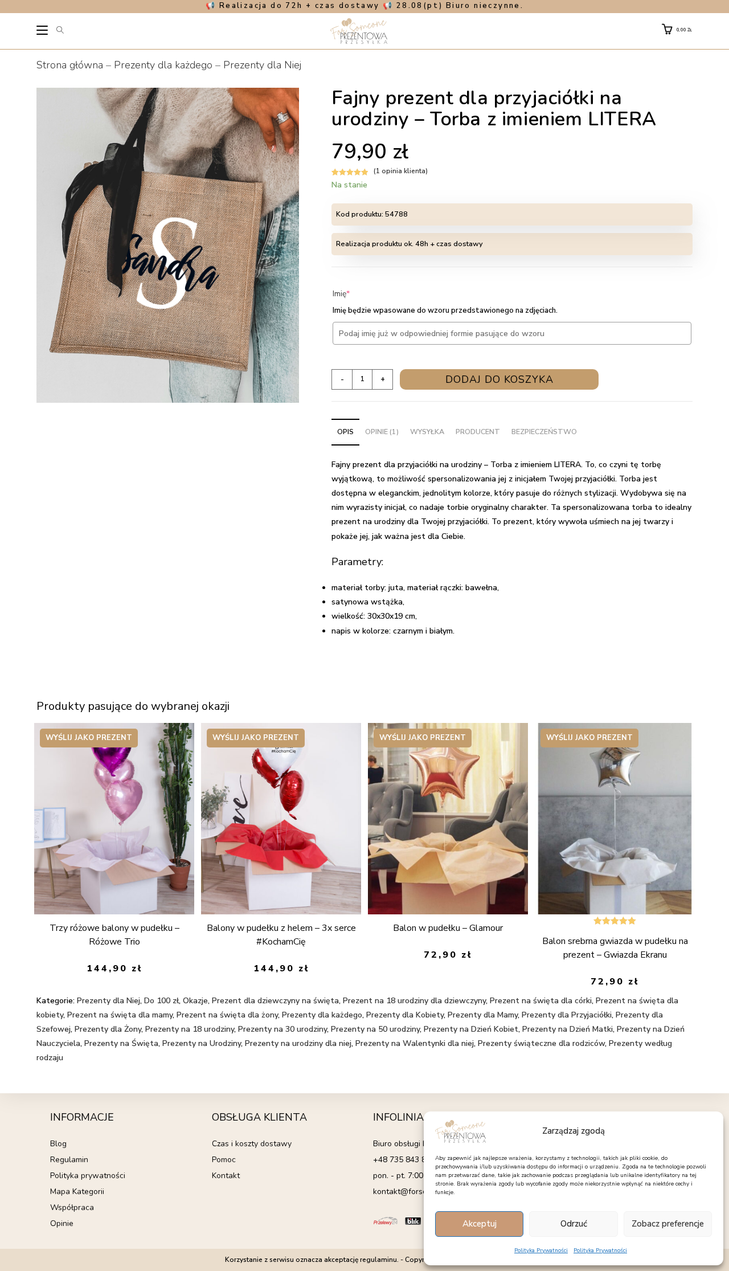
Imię (358, 293)
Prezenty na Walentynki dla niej (414, 1043)
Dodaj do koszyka (499, 379)
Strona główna (69, 65)
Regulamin (69, 1159)
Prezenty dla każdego (163, 65)
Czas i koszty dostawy (252, 1143)
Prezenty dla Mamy (483, 1015)
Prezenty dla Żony (108, 1029)
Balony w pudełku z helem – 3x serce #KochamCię (281, 935)
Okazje (195, 1000)
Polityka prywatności (87, 1175)
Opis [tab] (345, 431)
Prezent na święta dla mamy (120, 1015)
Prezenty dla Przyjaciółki (567, 1015)
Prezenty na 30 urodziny (282, 1029)
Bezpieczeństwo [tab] (544, 431)
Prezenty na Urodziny (201, 1043)
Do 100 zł (161, 1000)
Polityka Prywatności (541, 1250)
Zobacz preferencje (668, 1223)
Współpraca (72, 1207)
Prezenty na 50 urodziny (375, 1029)
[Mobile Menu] (43, 32)
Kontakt (226, 1175)
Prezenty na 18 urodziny (189, 1029)
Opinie (61, 1223)
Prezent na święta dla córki (541, 1000)
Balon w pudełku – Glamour (448, 928)
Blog (58, 1143)
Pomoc (224, 1159)
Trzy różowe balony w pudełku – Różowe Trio (114, 935)
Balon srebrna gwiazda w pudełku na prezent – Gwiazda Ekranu (615, 948)
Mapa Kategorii (77, 1191)
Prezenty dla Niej (262, 65)
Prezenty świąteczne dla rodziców (541, 1043)
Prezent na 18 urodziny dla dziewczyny (414, 1000)
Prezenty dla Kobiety (405, 1015)
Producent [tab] (478, 431)
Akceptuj (479, 1223)
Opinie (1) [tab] (382, 431)
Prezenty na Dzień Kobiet (471, 1029)
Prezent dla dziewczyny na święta (275, 1000)
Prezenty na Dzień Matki (567, 1029)
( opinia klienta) (401, 170)
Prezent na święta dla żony (227, 1015)
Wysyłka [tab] (427, 431)
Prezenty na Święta (121, 1043)
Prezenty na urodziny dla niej (298, 1043)
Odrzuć (573, 1223)
